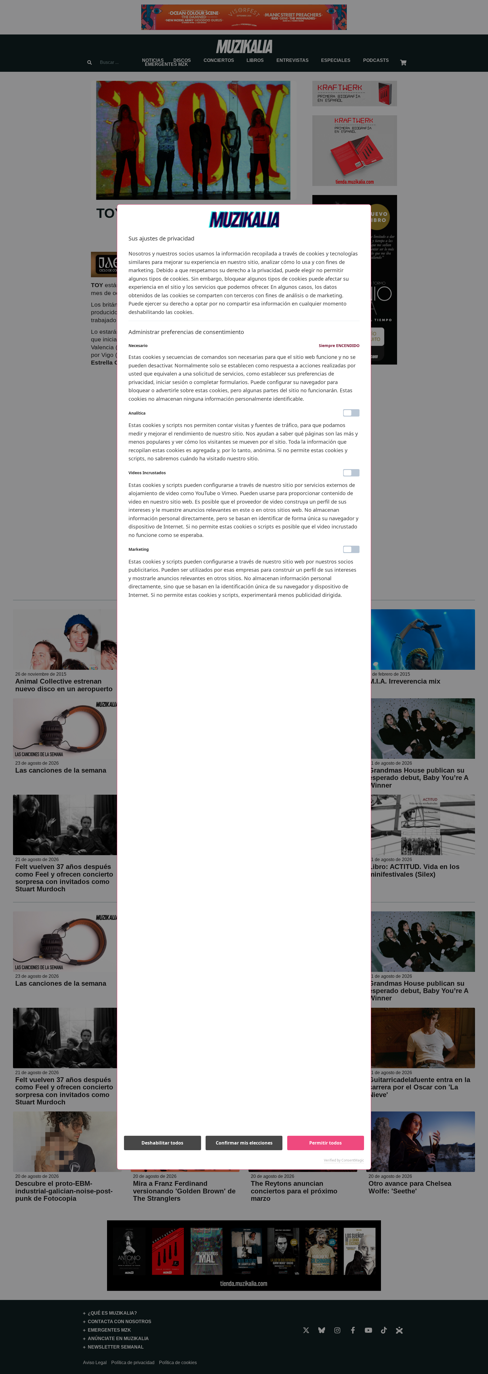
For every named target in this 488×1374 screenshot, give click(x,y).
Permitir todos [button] (325, 1143)
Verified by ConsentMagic (344, 1160)
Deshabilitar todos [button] (162, 1143)
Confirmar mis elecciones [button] (244, 1143)
